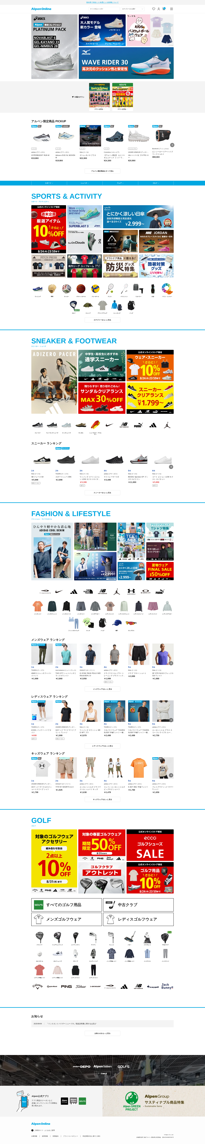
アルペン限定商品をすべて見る (102, 171)
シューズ (84, 183)
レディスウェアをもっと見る (102, 746)
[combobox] (104, 9)
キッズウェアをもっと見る (102, 799)
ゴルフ (155, 183)
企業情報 (34, 1136)
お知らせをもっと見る (102, 1033)
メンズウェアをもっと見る (102, 689)
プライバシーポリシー (70, 1136)
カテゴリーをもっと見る (102, 320)
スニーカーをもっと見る (102, 493)
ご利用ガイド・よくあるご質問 (44, 1130)
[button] (172, 145)
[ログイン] (159, 9)
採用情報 (45, 1136)
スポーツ (48, 183)
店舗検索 (104, 1073)
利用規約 (55, 1136)
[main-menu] (171, 9)
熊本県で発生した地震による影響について (102, 2)
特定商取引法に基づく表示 (91, 1136)
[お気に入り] (154, 9)
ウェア (119, 183)
